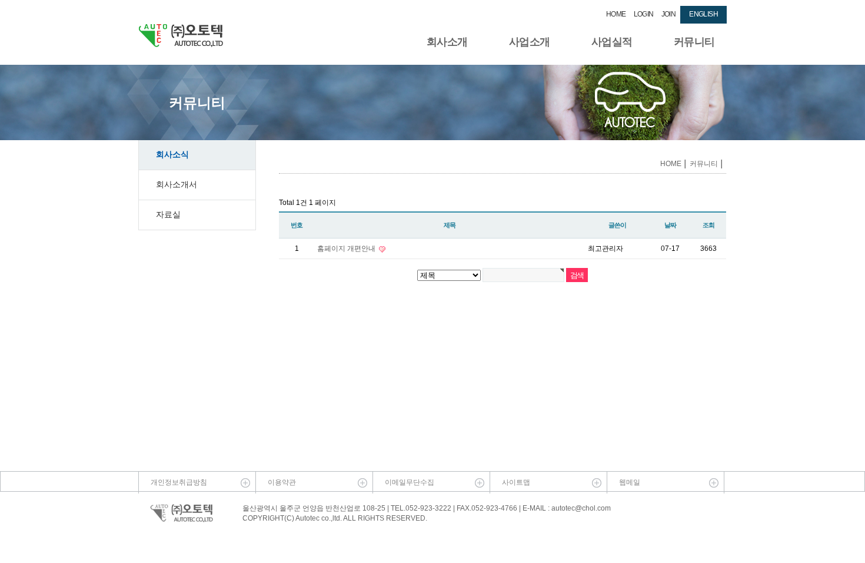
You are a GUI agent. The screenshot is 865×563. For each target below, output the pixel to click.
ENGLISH (703, 14)
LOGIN (644, 14)
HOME (616, 14)
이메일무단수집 (409, 482)
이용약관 (282, 482)
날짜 (670, 224)
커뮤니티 (694, 42)
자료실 (168, 214)
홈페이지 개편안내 (347, 248)
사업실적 (612, 42)
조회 (708, 224)
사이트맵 (516, 482)
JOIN (668, 14)
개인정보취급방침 (179, 482)
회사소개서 (176, 184)
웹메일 (629, 482)
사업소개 (529, 42)
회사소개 (447, 42)
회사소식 (172, 154)
